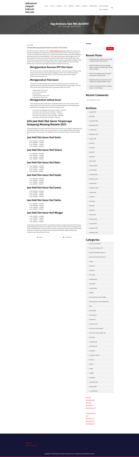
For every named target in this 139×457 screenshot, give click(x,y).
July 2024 (91, 197)
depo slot (92, 266)
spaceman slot (93, 382)
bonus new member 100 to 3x (97, 252)
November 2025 (93, 125)
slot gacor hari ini (94, 355)
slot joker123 (28, 443)
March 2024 (92, 214)
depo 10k (88, 397)
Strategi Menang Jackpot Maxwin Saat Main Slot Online (47, 48)
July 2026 (91, 116)
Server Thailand (103, 9)
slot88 (91, 368)
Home (46, 6)
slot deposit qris (90, 400)
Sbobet (78, 6)
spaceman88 (93, 386)
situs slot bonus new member (97, 297)
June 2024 (92, 201)
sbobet (91, 292)
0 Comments (68, 237)
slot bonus (92, 319)
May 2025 (91, 152)
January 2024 (93, 223)
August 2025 (92, 139)
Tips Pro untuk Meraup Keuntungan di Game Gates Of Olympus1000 (100, 74)
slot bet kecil (93, 315)
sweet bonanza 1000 (31, 445)
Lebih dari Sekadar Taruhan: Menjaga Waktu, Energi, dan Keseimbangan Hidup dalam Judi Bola (100, 67)
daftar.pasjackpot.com (56, 51)
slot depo (92, 337)
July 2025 (91, 143)
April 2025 (92, 156)
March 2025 (92, 161)
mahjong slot (93, 279)
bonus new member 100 (96, 248)
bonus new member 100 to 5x (97, 257)
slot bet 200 (92, 310)
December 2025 (93, 121)
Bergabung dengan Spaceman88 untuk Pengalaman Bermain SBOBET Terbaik (100, 80)
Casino (52, 6)
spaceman (92, 377)
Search (88, 44)
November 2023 (93, 232)
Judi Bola (59, 6)
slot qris (91, 359)
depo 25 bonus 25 (90, 408)
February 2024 (93, 219)
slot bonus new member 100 (97, 333)
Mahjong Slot (93, 6)
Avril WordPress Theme (88, 454)
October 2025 (93, 130)
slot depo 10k (93, 342)
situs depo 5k (89, 405)
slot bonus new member (96, 328)
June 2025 (92, 147)
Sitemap (71, 6)
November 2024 (93, 179)
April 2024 (92, 210)
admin (40, 237)
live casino (92, 275)
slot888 (91, 373)
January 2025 (93, 170)
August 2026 (92, 112)
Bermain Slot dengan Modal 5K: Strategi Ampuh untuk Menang (100, 87)
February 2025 (93, 165)
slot (87, 416)
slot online (48, 130)
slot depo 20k (93, 346)
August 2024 (92, 192)
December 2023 (93, 228)
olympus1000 (93, 288)
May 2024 (92, 205)
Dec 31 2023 (30, 45)
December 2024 (93, 174)
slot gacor (92, 351)
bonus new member (95, 243)
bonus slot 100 (90, 421)
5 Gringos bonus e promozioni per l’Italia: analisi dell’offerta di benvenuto (100, 60)
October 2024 (93, 183)
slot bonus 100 (93, 324)
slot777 (91, 364)
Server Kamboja (103, 6)
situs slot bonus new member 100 (98, 301)
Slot (65, 6)
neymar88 (92, 283)
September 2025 (93, 134)
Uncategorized (93, 391)
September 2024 (93, 188)
